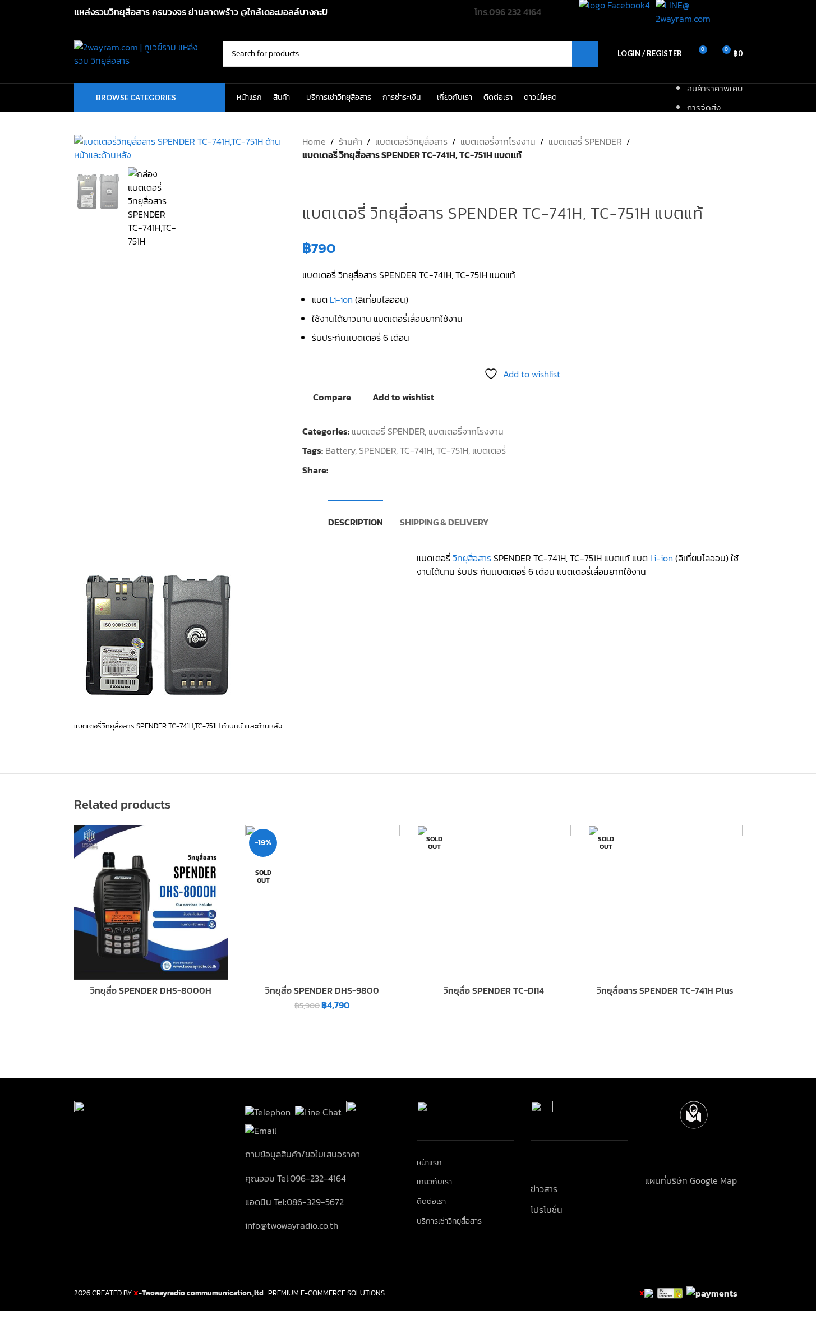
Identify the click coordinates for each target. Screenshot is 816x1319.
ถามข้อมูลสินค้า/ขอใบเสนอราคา (302, 1154)
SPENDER (377, 450)
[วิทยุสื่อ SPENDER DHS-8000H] (151, 902)
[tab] (355, 517)
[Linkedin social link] (375, 470)
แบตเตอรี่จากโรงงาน (498, 141)
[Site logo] (142, 52)
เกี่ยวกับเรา (434, 1182)
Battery (340, 450)
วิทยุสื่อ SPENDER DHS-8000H (150, 990)
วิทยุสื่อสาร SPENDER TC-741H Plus (665, 990)
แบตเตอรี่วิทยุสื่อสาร (411, 141)
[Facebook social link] (335, 470)
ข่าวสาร (544, 1189)
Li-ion (341, 299)
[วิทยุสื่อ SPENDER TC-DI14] (494, 902)
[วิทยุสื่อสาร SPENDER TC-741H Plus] (665, 902)
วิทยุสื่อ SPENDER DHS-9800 (322, 990)
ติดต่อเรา (431, 1201)
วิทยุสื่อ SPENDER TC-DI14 (494, 990)
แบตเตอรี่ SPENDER (585, 141)
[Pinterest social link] (361, 470)
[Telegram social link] (388, 470)
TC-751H (452, 450)
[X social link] (348, 470)
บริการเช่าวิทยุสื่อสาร (449, 1221)
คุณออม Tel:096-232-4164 (295, 1178)
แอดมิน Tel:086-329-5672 (294, 1202)
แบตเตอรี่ (489, 450)
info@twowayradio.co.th (291, 1225)
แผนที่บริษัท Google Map (691, 1180)
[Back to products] (322, 179)
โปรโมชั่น (547, 1209)
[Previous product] (309, 179)
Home (314, 141)
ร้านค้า (350, 141)
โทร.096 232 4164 (507, 12)
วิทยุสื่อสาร (472, 558)
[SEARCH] (585, 54)
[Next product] (336, 179)
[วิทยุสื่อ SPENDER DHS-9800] (322, 902)
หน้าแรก (429, 1163)
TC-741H (416, 450)
